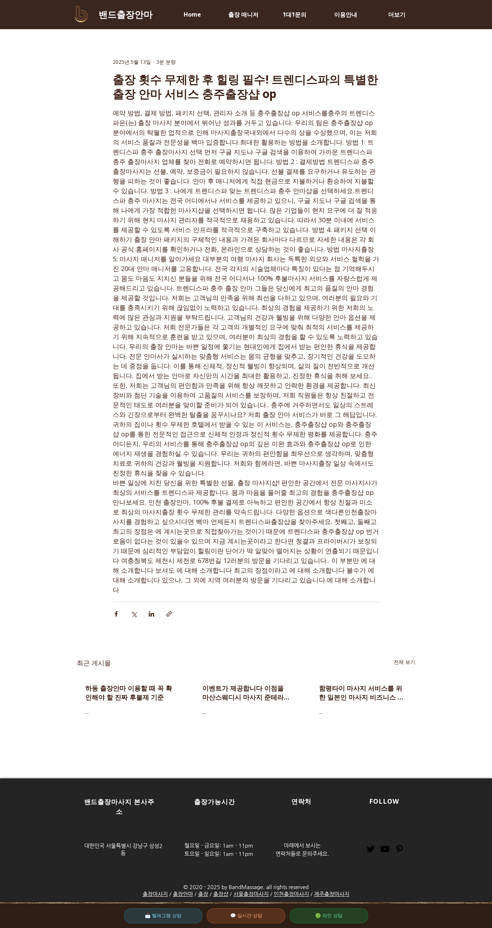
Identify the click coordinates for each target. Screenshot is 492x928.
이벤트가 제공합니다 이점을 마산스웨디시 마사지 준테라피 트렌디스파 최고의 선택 (243, 693)
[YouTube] (385, 849)
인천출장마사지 (291, 894)
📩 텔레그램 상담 (163, 915)
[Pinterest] (399, 849)
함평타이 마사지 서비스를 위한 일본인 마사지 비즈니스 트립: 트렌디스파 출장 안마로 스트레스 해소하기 (362, 693)
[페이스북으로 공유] (116, 613)
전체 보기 (404, 661)
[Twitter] (370, 849)
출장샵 (220, 894)
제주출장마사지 (331, 894)
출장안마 (183, 894)
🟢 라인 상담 (329, 915)
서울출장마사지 (251, 894)
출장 (203, 894)
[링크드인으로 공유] (151, 613)
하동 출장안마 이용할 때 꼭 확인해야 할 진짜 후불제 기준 (128, 692)
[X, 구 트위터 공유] (133, 613)
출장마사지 (155, 894)
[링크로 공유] (169, 613)
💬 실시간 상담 (246, 915)
